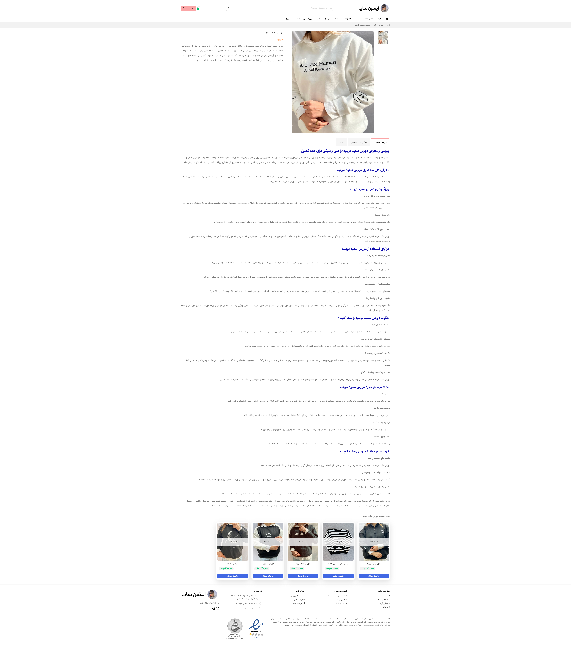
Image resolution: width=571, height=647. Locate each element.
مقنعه (337, 19)
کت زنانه (347, 19)
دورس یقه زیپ (373, 563)
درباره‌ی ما (341, 600)
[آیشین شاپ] (374, 8)
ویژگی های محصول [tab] (359, 142)
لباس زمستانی (286, 19)
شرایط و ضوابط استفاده (335, 596)
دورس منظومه (233, 563)
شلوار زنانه (369, 19)
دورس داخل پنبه (303, 563)
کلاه (379, 19)
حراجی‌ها (384, 596)
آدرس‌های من (299, 603)
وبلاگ (385, 607)
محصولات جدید (381, 600)
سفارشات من (299, 600)
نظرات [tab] (341, 142)
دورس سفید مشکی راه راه (338, 563)
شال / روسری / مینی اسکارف (308, 19)
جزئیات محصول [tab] (380, 142)
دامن (358, 19)
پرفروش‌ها (383, 603)
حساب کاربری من (297, 596)
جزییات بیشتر (373, 576)
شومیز (327, 19)
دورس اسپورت (268, 563)
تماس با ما (340, 603)
